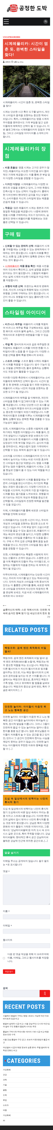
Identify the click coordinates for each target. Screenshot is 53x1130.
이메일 (7, 925)
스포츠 (6, 1105)
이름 (6, 911)
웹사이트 (7, 940)
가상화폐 (7, 1070)
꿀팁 (5, 1090)
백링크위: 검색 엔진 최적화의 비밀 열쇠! (25, 649)
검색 (5, 988)
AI (4, 1120)
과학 (5, 1080)
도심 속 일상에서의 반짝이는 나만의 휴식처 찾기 (26, 800)
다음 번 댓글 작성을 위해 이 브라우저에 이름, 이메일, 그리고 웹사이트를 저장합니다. (28, 958)
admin (7, 62)
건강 (5, 1075)
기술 (5, 1085)
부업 (5, 1100)
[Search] (45, 21)
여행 (5, 1110)
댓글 (6, 871)
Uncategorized (11, 37)
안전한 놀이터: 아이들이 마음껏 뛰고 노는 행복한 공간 (25, 708)
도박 (5, 1095)
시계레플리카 (12, 266)
